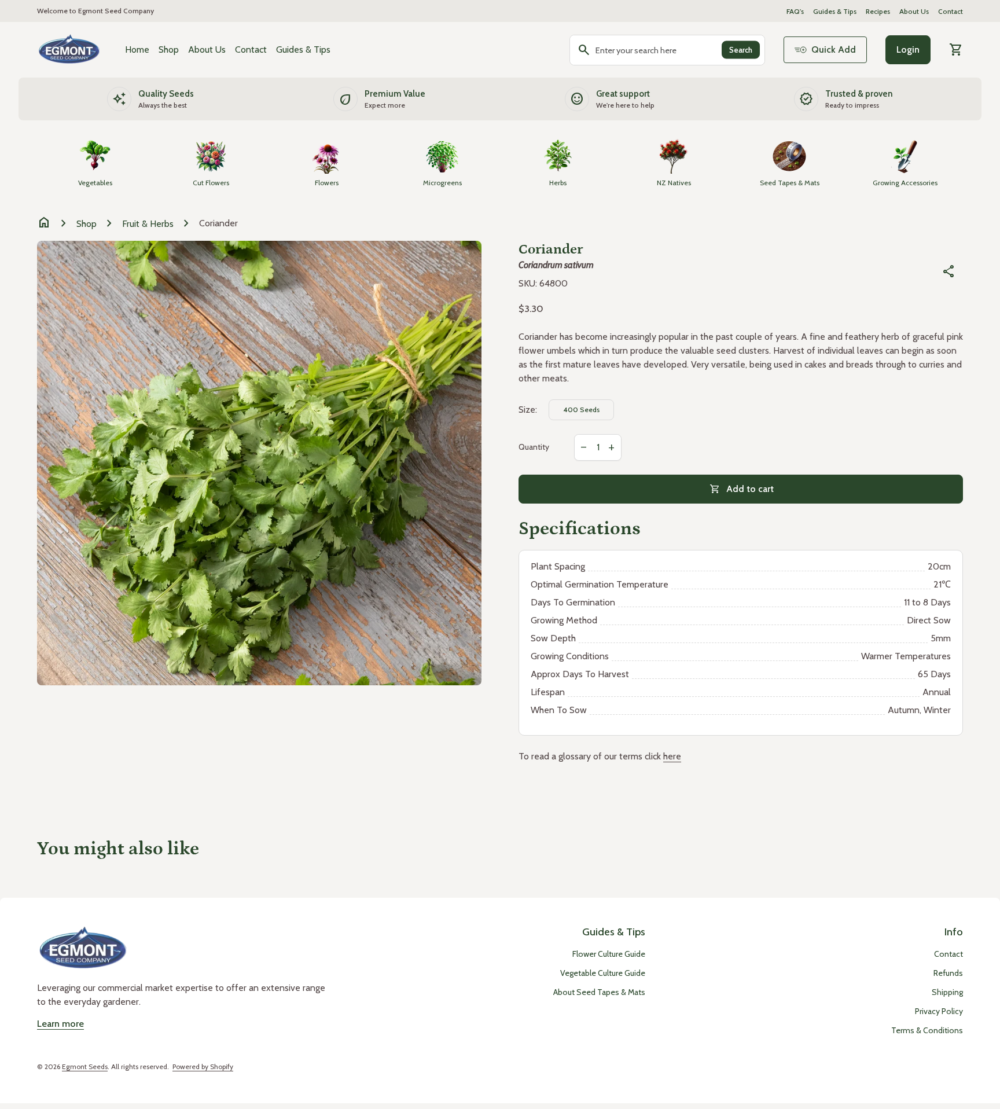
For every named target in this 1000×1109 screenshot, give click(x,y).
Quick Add (833, 49)
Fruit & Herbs (148, 223)
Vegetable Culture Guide (602, 973)
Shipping (947, 992)
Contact (950, 11)
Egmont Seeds (85, 1066)
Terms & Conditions (927, 1030)
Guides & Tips (834, 11)
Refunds (948, 973)
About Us (914, 11)
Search (740, 49)
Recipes (878, 11)
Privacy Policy (939, 1011)
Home (137, 49)
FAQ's (795, 11)
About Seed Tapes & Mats (599, 992)
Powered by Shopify (202, 1066)
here (672, 756)
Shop (169, 49)
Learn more (60, 1023)
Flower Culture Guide (608, 954)
